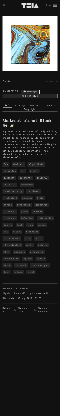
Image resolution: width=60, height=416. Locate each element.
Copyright (30, 109)
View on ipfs (23, 310)
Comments (49, 105)
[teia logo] (30, 5)
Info (7, 105)
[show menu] (55, 5)
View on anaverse (43, 310)
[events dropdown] (3, 5)
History (35, 105)
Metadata (7, 310)
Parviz (6, 81)
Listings (20, 105)
